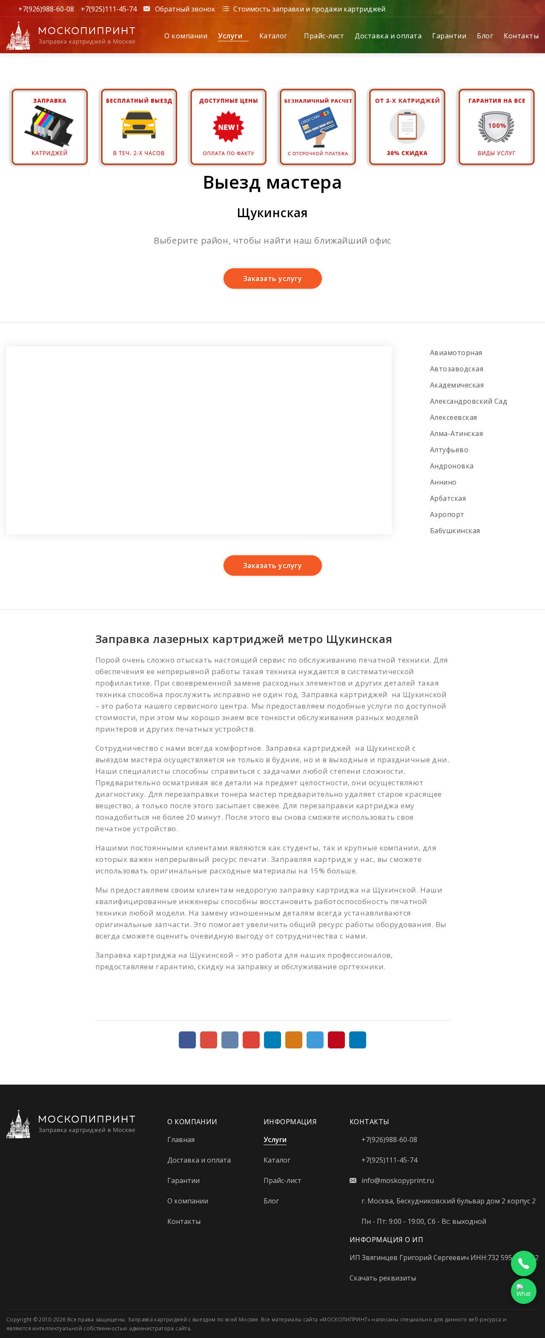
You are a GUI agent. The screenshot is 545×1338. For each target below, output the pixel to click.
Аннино (443, 482)
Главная (181, 1139)
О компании (185, 35)
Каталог (274, 35)
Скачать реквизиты (383, 1278)
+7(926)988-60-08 (46, 8)
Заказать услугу (272, 278)
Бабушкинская (455, 530)
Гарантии (449, 35)
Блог (485, 35)
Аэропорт (447, 514)
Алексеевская (453, 417)
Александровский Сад (468, 401)
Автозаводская (456, 368)
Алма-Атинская (456, 433)
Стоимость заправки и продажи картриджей (309, 8)
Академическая (457, 385)
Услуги (231, 35)
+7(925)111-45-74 (109, 8)
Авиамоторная (456, 352)
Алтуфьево (449, 449)
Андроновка (452, 466)
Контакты (521, 35)
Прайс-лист (324, 35)
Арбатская (448, 498)
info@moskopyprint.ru (397, 1180)
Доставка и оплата (388, 35)
